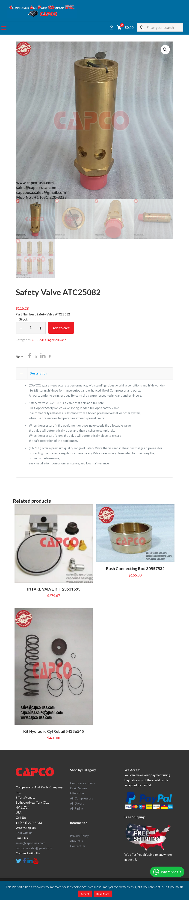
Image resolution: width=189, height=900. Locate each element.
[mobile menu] (4, 28)
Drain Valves (78, 788)
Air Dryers (77, 803)
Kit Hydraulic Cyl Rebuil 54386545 (53, 731)
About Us (76, 841)
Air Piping (76, 808)
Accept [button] (85, 893)
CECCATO (39, 340)
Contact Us (77, 846)
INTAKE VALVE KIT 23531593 (53, 589)
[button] (165, 49)
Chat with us (24, 833)
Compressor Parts (82, 783)
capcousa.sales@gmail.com (34, 848)
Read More (102, 893)
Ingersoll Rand (56, 340)
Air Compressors (81, 798)
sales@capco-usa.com (30, 843)
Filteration (77, 793)
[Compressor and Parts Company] (42, 10)
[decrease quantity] (21, 328)
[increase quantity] (40, 328)
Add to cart (61, 328)
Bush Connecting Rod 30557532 (135, 568)
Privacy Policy (79, 836)
